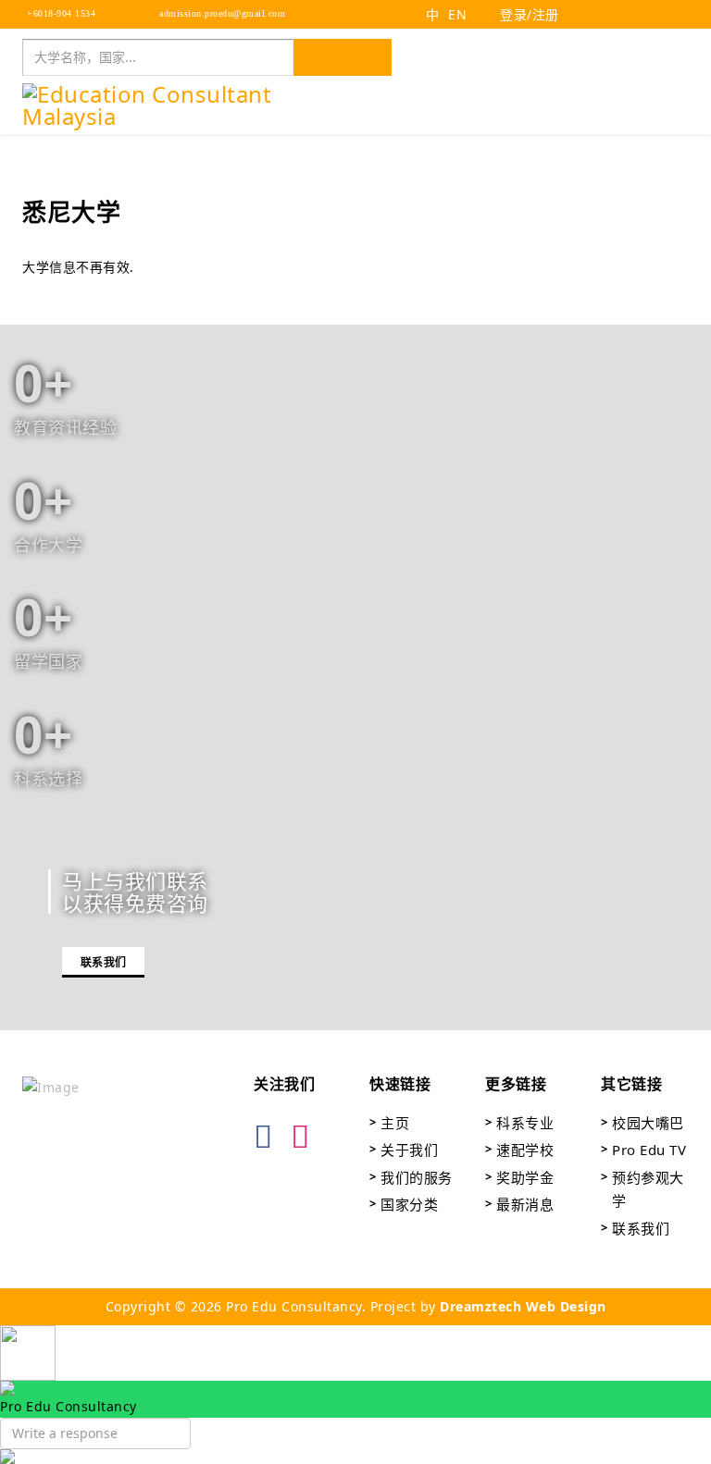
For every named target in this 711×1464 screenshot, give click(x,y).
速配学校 (525, 1149)
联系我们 (103, 962)
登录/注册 (527, 14)
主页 (394, 1122)
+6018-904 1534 (60, 13)
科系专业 (525, 1122)
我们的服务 (416, 1177)
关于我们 (409, 1149)
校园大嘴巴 (648, 1122)
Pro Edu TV (649, 1149)
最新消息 (525, 1204)
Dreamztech (480, 1306)
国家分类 (409, 1204)
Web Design (563, 1306)
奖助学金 (525, 1177)
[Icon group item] (267, 1124)
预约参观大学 (648, 1189)
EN (457, 14)
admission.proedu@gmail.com (221, 13)
